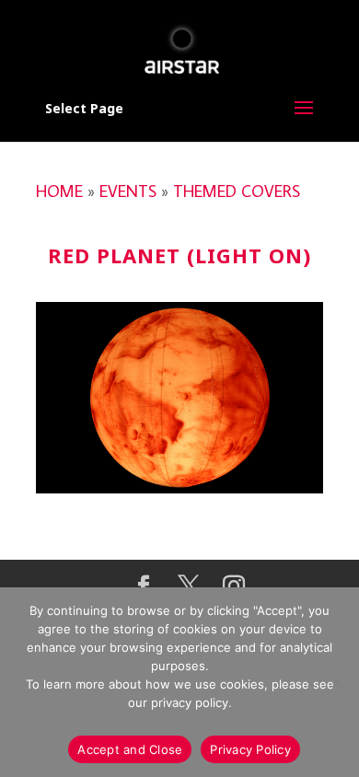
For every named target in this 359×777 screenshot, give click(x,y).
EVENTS (127, 191)
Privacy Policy (250, 749)
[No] (336, 682)
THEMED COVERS (236, 191)
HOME (59, 191)
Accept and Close (129, 749)
